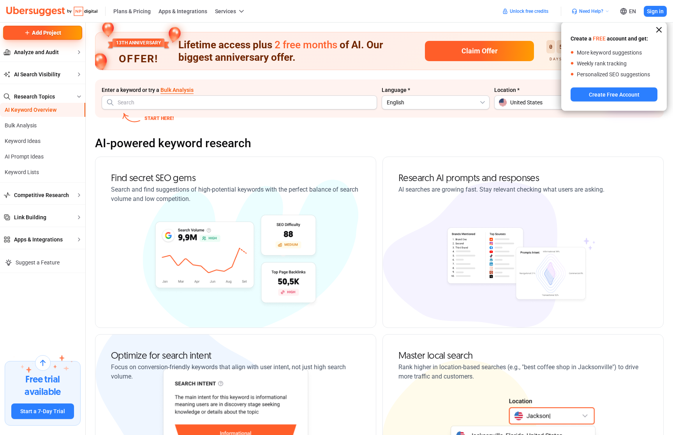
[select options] (483, 102)
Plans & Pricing (132, 11)
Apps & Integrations (183, 11)
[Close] (659, 30)
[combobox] (239, 102)
